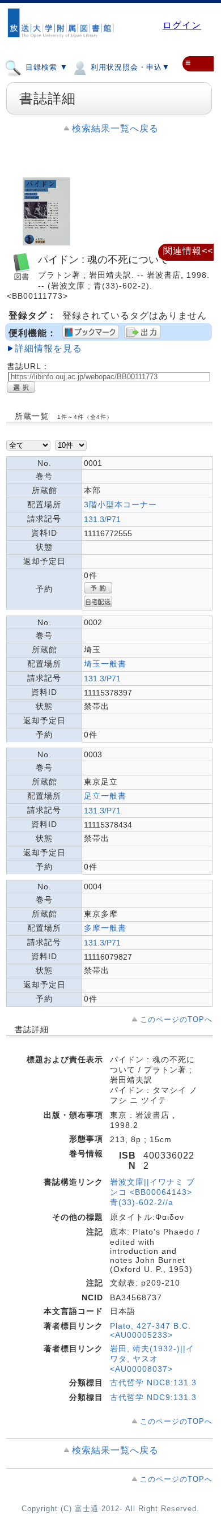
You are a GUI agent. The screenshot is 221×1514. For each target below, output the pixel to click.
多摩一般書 (105, 927)
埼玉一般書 (105, 663)
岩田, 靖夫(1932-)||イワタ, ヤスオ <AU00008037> (152, 1358)
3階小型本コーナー (120, 504)
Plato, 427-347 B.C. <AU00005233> (150, 1330)
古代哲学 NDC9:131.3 (153, 1397)
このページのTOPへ (176, 1019)
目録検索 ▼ (45, 67)
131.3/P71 (102, 519)
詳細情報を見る (48, 348)
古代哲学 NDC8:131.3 (153, 1382)
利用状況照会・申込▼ (129, 67)
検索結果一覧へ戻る (115, 128)
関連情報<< (188, 251)
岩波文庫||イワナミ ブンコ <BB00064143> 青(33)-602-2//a (152, 1192)
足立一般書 (105, 795)
